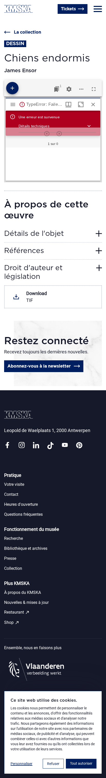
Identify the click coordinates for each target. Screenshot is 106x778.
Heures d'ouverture (23, 21)
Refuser (53, 764)
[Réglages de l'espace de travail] (69, 89)
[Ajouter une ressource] (12, 88)
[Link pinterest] (79, 445)
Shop (11, 622)
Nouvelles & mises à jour (26, 602)
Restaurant (17, 612)
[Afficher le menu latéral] (13, 104)
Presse (10, 558)
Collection (13, 568)
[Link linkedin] (36, 445)
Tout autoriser (81, 763)
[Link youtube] (65, 445)
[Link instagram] (22, 445)
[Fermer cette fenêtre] (93, 104)
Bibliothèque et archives (25, 548)
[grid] (53, 164)
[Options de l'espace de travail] (81, 89)
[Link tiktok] (50, 445)
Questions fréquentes (23, 514)
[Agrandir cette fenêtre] (81, 104)
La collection (27, 32)
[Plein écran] (93, 89)
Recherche (13, 538)
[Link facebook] (7, 445)
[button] (55, 126)
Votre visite (14, 484)
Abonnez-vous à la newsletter (39, 366)
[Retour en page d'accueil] (18, 9)
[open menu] (98, 9)
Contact (11, 494)
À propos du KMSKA (22, 592)
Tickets (68, 9)
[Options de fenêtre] (68, 104)
